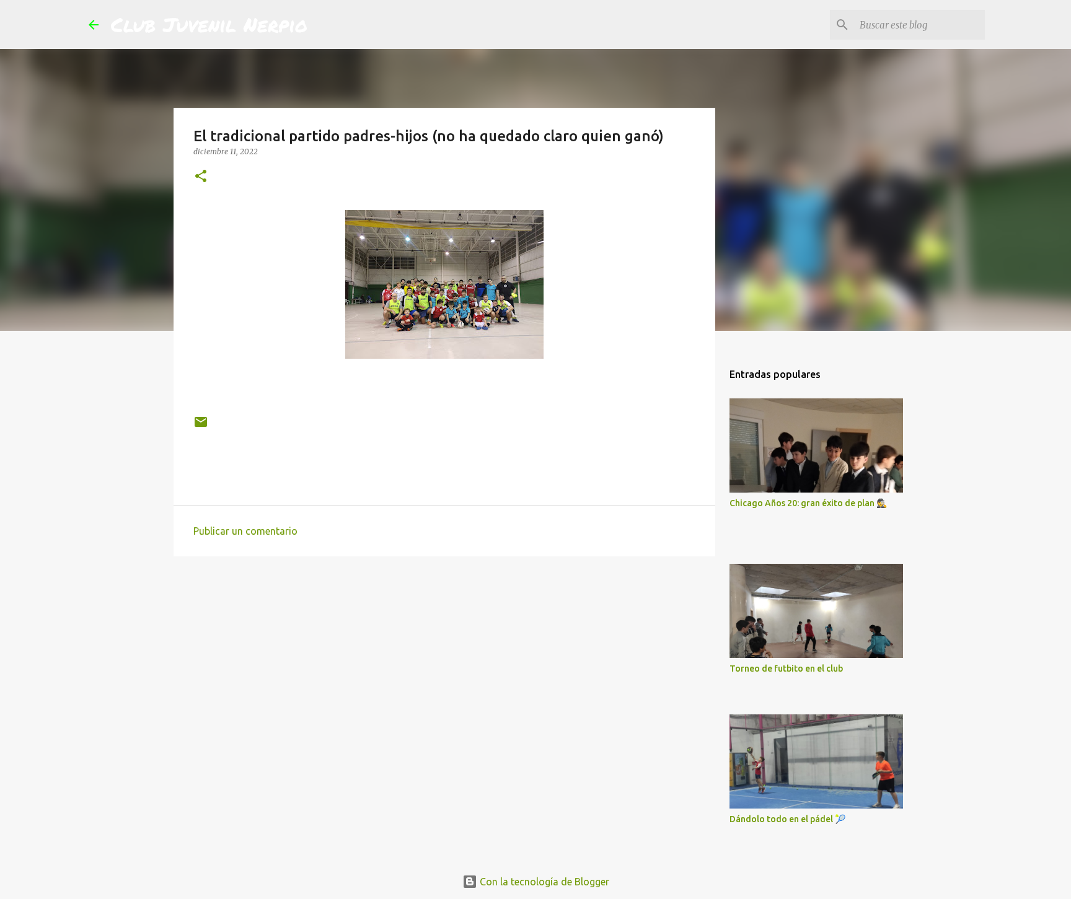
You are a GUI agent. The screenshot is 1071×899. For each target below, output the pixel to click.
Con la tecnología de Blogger (543, 881)
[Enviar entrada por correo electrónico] (200, 427)
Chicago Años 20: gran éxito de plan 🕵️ (808, 503)
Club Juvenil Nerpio (209, 24)
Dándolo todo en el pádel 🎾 (787, 819)
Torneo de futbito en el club (786, 668)
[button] (200, 177)
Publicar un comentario (245, 531)
